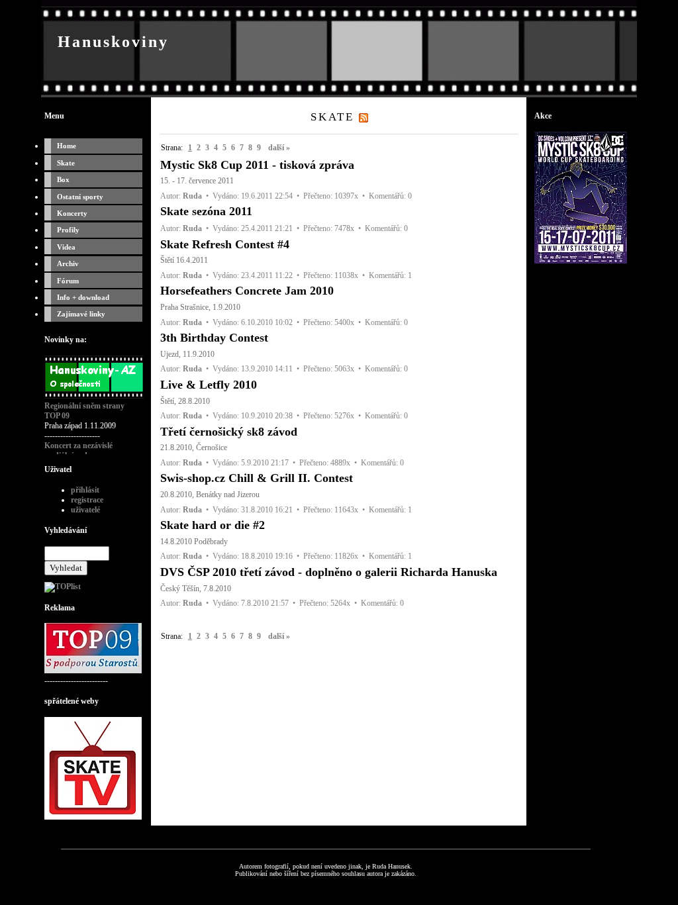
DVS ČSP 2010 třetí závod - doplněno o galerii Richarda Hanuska (328, 572)
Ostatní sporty (80, 197)
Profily (68, 230)
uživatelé (85, 509)
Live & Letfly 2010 (208, 384)
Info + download (83, 297)
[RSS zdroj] (363, 117)
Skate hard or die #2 (212, 525)
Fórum (68, 281)
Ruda (192, 196)
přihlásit (85, 490)
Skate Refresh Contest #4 (224, 244)
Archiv (68, 263)
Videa (66, 247)
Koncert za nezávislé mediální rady (78, 450)
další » (279, 147)
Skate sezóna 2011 (206, 211)
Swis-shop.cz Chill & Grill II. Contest (256, 478)
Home (66, 146)
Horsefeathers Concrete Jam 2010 (247, 290)
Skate (66, 163)
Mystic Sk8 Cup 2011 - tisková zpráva (257, 164)
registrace (87, 499)
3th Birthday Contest (214, 337)
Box (63, 179)
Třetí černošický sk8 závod (228, 431)
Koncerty (72, 213)
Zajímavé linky (81, 314)
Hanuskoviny (113, 41)
